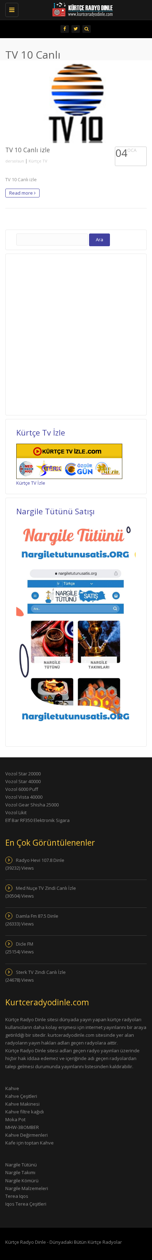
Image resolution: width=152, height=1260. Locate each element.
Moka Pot (15, 1119)
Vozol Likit (16, 812)
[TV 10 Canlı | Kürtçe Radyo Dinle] (72, 9)
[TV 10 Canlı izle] (76, 103)
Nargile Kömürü (22, 1180)
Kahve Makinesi (22, 1104)
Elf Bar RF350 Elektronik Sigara (37, 820)
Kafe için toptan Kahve (29, 1143)
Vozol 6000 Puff (21, 789)
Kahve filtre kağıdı (24, 1111)
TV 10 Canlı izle (27, 150)
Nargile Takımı (20, 1172)
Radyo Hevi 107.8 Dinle (40, 860)
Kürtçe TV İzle (30, 483)
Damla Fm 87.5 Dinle (37, 916)
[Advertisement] (76, 333)
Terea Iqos (16, 1196)
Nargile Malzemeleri (26, 1188)
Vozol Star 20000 (23, 773)
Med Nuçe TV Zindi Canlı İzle (46, 888)
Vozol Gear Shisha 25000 (32, 804)
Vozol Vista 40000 (23, 797)
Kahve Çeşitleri (21, 1096)
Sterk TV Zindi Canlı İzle (41, 972)
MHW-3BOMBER (22, 1127)
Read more (21, 193)
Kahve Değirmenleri (26, 1135)
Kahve (12, 1088)
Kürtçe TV (38, 161)
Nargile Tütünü (21, 1164)
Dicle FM (24, 944)
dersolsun (14, 161)
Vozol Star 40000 (23, 781)
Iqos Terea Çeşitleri (25, 1204)
